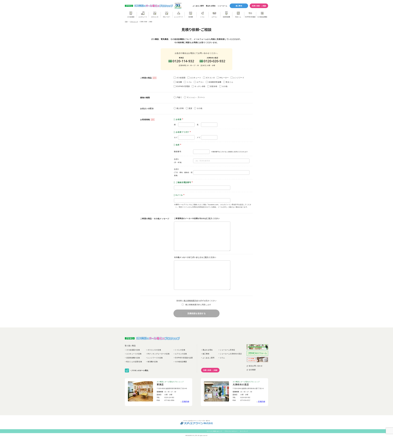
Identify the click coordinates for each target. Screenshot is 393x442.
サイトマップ (244, 431)
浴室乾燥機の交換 (133, 358)
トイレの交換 (180, 350)
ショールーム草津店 (227, 350)
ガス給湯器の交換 (133, 350)
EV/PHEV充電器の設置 (184, 358)
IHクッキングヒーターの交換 (158, 354)
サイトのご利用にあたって (214, 431)
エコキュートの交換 (134, 354)
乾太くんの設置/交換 (134, 362)
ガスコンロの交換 (154, 350)
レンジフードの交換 (155, 358)
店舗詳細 (185, 402)
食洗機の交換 (152, 362)
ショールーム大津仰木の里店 (231, 354)
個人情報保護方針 (191, 301)
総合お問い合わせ (255, 366)
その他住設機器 (181, 362)
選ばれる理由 (210, 6)
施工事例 (239, 6)
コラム (222, 358)
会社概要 (252, 370)
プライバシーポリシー (231, 431)
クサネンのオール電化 (139, 370)
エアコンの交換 (181, 354)
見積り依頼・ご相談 (259, 6)
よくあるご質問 (198, 6)
